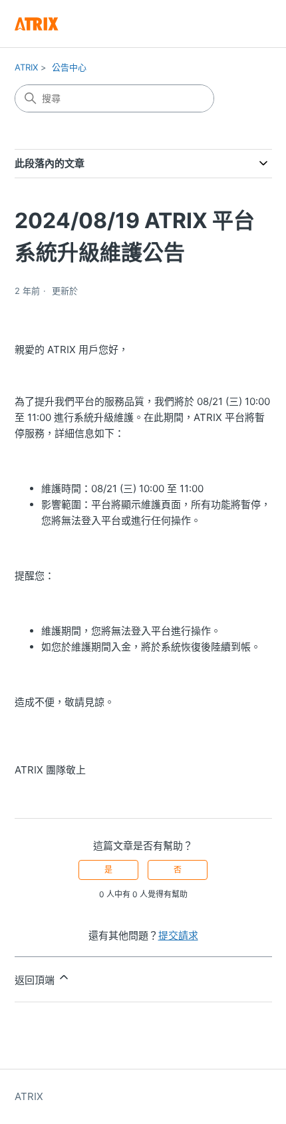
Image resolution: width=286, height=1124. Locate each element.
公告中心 (69, 67)
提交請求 (178, 935)
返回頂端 (36, 980)
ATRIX (26, 67)
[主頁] (37, 23)
